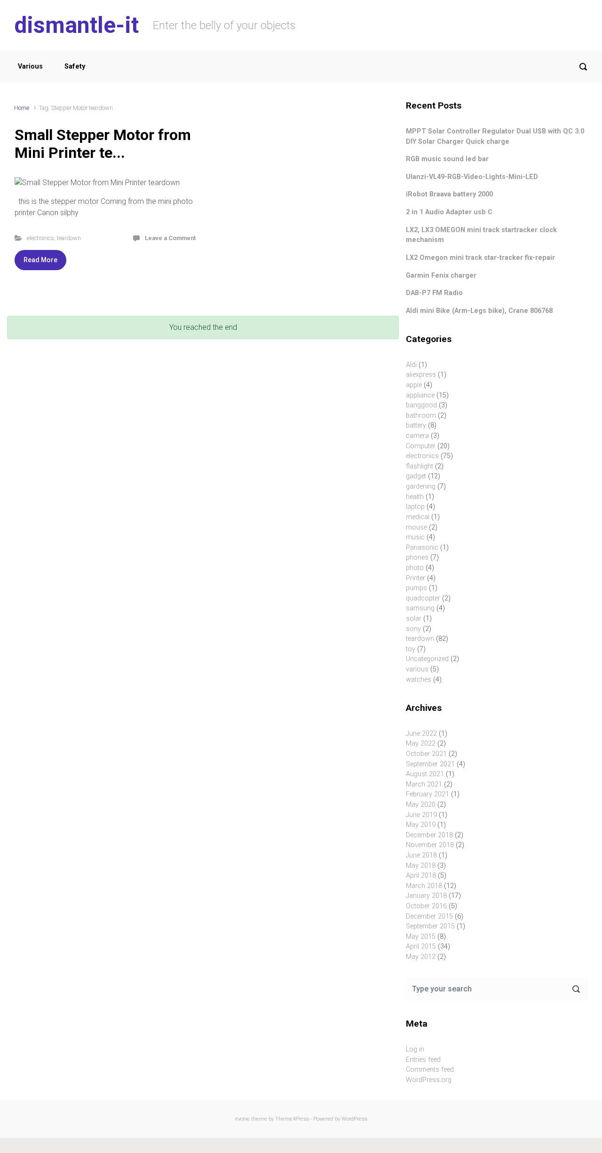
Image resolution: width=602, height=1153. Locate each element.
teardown (69, 238)
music (415, 537)
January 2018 (426, 896)
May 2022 (421, 744)
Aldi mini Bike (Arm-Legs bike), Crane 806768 (479, 311)
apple (414, 385)
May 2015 (421, 937)
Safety (74, 66)
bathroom (421, 416)
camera (417, 436)
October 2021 (426, 754)
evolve (242, 1119)
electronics (40, 238)
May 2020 (421, 805)
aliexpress (421, 375)
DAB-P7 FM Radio (434, 293)
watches (418, 680)
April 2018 (421, 876)
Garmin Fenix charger (441, 276)
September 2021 (430, 764)
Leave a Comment (170, 238)
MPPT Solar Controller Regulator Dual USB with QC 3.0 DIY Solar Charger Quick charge (495, 136)
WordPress (354, 1119)
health (415, 497)
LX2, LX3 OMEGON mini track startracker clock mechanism (481, 235)
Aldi (411, 365)
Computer (421, 446)
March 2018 (424, 886)
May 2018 (421, 866)
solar (413, 619)
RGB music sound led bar (447, 159)
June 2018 (421, 855)
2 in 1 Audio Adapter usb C (449, 212)
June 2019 (421, 815)
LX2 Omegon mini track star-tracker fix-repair (480, 258)
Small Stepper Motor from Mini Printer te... (103, 144)
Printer (415, 578)
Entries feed (423, 1060)
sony (413, 629)
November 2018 (430, 845)
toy (410, 649)
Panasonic (422, 548)
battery (416, 425)
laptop (415, 507)
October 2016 (426, 906)
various (417, 669)
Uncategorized (427, 659)
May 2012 (421, 957)
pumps (416, 588)
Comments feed (430, 1070)
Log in (415, 1049)
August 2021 (425, 774)
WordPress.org (429, 1080)
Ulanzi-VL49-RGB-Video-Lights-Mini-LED (472, 177)
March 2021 (424, 784)
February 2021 (427, 794)
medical (417, 517)
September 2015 (430, 926)
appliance (420, 395)
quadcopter (423, 598)
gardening (421, 487)
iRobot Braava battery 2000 (449, 194)
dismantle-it (76, 25)
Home (21, 107)
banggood (421, 405)
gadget (416, 476)
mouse (416, 527)
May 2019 (421, 825)
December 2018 (429, 835)
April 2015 (421, 946)
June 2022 (421, 734)
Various (30, 66)
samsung (420, 608)
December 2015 (429, 916)
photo (415, 568)
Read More (40, 260)
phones (417, 557)
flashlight (419, 466)
